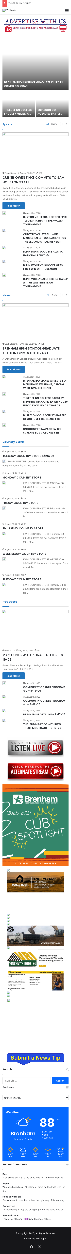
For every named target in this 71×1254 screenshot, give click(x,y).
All (47, 124)
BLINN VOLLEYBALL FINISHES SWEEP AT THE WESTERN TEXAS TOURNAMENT (45, 282)
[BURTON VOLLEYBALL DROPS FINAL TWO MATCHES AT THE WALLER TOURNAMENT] (4, 213)
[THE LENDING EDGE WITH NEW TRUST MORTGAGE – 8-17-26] (4, 720)
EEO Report (42, 1238)
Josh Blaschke (11, 344)
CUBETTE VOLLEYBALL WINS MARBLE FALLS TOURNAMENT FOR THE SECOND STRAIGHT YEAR (44, 238)
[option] (35, 76)
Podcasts (9, 602)
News (6, 295)
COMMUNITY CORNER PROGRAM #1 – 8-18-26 (44, 702)
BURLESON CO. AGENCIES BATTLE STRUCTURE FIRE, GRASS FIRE (48, 115)
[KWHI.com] (9, 10)
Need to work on (11, 1196)
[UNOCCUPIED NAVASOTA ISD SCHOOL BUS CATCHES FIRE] (4, 425)
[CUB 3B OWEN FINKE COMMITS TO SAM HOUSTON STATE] (35, 150)
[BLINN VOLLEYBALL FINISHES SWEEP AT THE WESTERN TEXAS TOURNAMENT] (4, 275)
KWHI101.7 (10, 650)
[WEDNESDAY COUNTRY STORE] (4, 559)
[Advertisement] (35, 903)
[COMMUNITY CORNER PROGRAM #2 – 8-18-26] (4, 683)
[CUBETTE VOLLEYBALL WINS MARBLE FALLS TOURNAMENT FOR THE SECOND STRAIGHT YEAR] (4, 230)
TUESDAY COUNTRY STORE (21, 579)
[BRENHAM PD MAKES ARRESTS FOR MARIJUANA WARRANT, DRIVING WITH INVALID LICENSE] (4, 376)
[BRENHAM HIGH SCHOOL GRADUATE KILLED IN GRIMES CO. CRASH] (35, 62)
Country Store (13, 442)
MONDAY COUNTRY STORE (21, 477)
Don (4, 1174)
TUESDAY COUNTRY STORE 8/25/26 (28, 456)
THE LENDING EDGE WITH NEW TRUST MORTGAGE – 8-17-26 (42, 726)
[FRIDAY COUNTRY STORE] (4, 508)
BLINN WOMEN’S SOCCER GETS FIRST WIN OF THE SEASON (43, 267)
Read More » (13, 205)
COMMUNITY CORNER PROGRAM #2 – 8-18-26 (44, 689)
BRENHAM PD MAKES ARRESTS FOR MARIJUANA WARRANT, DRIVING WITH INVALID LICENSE (45, 384)
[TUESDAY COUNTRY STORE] (4, 584)
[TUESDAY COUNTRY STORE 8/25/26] (4, 461)
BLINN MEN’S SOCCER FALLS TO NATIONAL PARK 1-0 (43, 253)
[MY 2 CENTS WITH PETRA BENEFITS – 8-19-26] (35, 628)
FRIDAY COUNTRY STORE (20, 503)
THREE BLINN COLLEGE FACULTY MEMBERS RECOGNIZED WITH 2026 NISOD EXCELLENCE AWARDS (45, 401)
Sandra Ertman (10, 1215)
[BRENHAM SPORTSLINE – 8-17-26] (4, 710)
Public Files (29, 1238)
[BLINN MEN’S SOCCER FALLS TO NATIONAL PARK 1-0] (4, 247)
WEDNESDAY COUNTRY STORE (24, 554)
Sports (7, 124)
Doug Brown (10, 173)
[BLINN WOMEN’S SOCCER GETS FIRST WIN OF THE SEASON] (4, 261)
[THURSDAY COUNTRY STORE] (4, 533)
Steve (5, 1183)
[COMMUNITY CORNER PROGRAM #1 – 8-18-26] (4, 696)
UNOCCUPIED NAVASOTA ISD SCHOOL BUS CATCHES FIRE (42, 431)
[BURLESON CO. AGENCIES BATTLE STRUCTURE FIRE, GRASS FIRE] (52, 103)
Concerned (8, 1206)
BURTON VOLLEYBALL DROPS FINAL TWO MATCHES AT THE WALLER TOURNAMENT (45, 220)
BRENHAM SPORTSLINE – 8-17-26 (44, 714)
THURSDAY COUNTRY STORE (22, 528)
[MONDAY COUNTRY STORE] (4, 482)
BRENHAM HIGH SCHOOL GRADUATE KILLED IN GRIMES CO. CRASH (33, 84)
